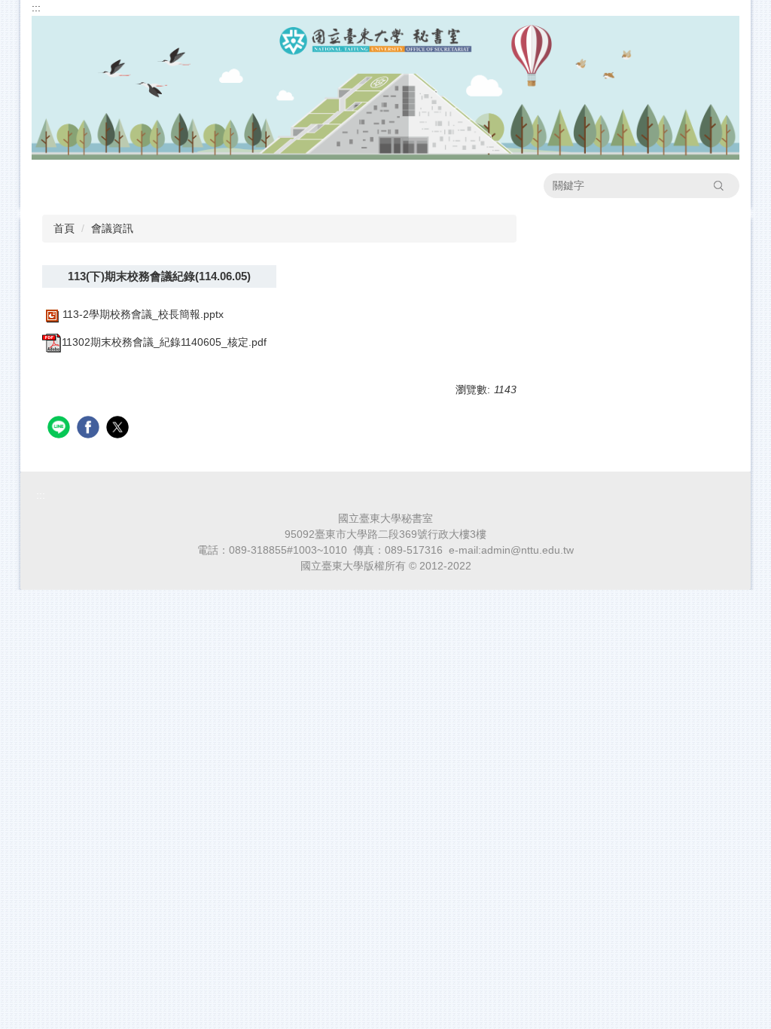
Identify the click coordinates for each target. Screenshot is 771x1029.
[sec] (385, 87)
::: (36, 8)
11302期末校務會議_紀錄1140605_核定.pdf (164, 342)
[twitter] (119, 429)
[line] (60, 429)
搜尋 (718, 185)
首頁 (64, 228)
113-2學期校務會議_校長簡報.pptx (143, 314)
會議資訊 (112, 228)
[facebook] (90, 429)
